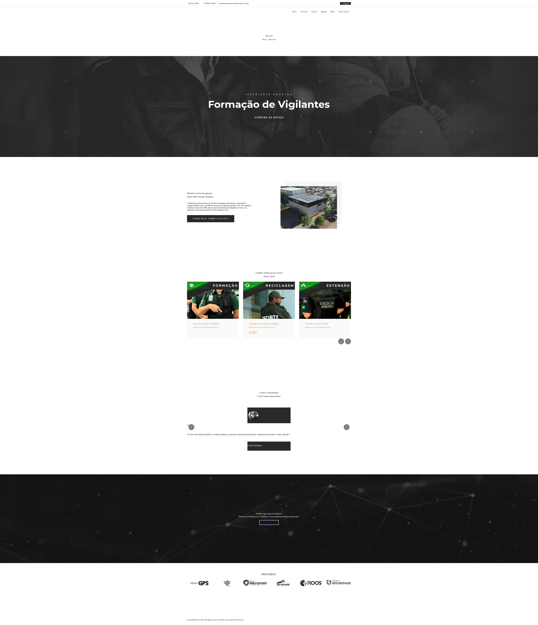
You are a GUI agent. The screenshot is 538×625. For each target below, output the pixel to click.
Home (264, 39)
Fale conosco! (269, 522)
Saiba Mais (210, 325)
